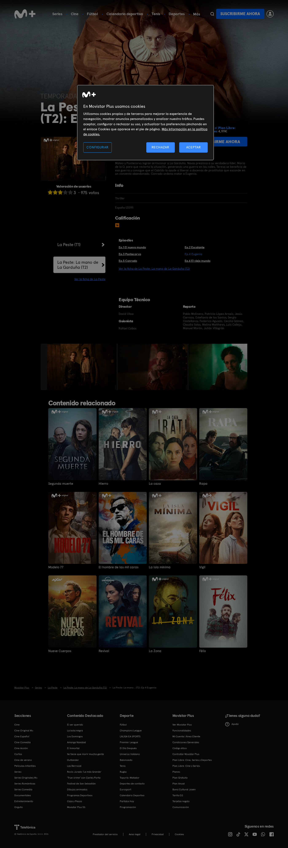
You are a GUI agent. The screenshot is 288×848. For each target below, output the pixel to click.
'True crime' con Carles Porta (83, 777)
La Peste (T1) (69, 244)
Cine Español (21, 736)
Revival (104, 651)
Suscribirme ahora (240, 13)
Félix (202, 651)
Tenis (156, 14)
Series (57, 14)
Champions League (131, 730)
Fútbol (92, 14)
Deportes (177, 14)
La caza (155, 484)
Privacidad (158, 834)
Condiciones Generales (185, 742)
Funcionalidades (181, 730)
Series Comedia (23, 789)
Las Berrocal (74, 765)
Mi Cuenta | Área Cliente (186, 736)
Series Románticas (24, 783)
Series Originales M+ (26, 777)
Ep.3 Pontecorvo (130, 254)
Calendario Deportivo (132, 795)
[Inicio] (24, 14)
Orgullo (18, 807)
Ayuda (234, 724)
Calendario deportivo (124, 14)
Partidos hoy (127, 801)
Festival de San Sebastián (81, 783)
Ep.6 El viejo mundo (197, 260)
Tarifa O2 (177, 795)
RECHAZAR (160, 147)
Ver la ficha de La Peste (89, 279)
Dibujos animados (77, 789)
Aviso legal (134, 834)
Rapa (203, 484)
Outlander (73, 760)
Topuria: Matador (129, 777)
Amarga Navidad (76, 742)
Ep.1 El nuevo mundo (132, 247)
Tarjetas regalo (181, 801)
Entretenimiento (23, 801)
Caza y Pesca (74, 801)
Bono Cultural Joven (184, 789)
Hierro (103, 484)
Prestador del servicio (105, 834)
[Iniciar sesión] (270, 13)
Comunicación (180, 807)
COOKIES (179, 834)
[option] (82, 367)
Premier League (129, 742)
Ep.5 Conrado (128, 260)
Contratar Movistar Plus (185, 754)
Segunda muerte (60, 484)
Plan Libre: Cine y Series (186, 765)
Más (196, 14)
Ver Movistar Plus (182, 724)
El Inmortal (73, 748)
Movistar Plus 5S (76, 807)
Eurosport (125, 789)
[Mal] (55, 192)
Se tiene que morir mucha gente (85, 754)
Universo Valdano (130, 754)
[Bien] (65, 192)
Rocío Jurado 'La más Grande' (84, 771)
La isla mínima (160, 567)
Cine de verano (23, 760)
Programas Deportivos (79, 795)
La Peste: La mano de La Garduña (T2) (77, 265)
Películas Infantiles (25, 765)
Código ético (179, 748)
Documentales (22, 795)
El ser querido (75, 724)
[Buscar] (212, 14)
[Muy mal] (50, 192)
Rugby (123, 771)
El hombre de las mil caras (119, 567)
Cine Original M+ (23, 730)
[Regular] (60, 192)
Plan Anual (178, 783)
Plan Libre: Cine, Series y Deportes (192, 760)
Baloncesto (126, 760)
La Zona (155, 651)
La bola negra (75, 730)
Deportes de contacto (132, 783)
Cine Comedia (22, 742)
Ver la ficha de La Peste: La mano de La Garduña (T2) (154, 268)
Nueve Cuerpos (59, 651)
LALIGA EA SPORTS (130, 736)
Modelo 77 (55, 567)
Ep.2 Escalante (195, 247)
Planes (176, 771)
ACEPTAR (193, 147)
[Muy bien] (70, 192)
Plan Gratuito (180, 777)
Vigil (202, 567)
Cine (74, 14)
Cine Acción (21, 748)
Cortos (18, 754)
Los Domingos (75, 736)
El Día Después (128, 748)
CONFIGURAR (97, 147)
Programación (128, 807)
